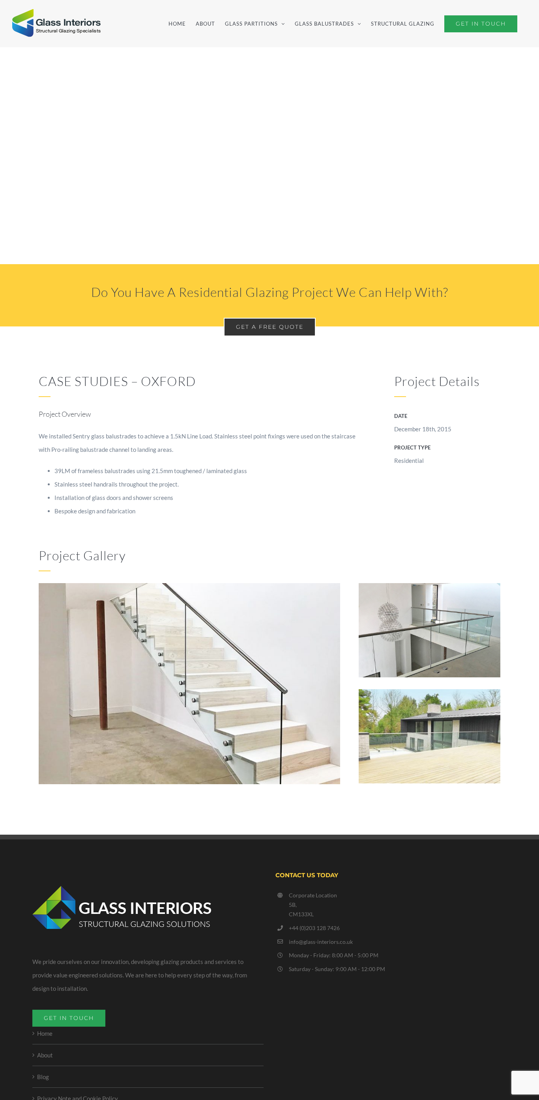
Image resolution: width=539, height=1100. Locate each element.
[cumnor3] (429, 695)
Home (44, 1033)
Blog (43, 1076)
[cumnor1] (189, 589)
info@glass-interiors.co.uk (321, 941)
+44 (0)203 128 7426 (314, 928)
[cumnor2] (429, 589)
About (45, 1055)
